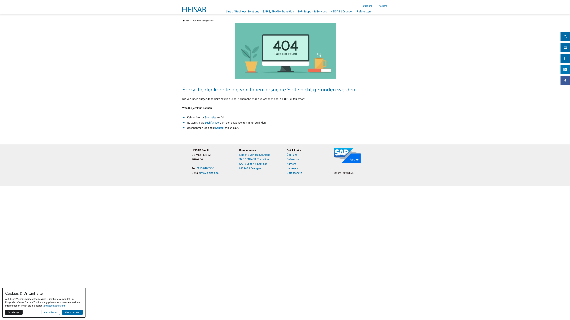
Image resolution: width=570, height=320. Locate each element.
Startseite (211, 117)
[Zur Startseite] (194, 9)
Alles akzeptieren (72, 312)
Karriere (383, 5)
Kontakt (220, 127)
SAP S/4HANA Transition (278, 11)
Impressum (293, 168)
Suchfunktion (212, 122)
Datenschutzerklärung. (54, 305)
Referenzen (364, 11)
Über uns (367, 5)
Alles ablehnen (50, 312)
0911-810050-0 (205, 168)
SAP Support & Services (312, 11)
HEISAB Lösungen (342, 11)
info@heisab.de (209, 172)
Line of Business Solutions (242, 11)
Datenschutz (294, 172)
